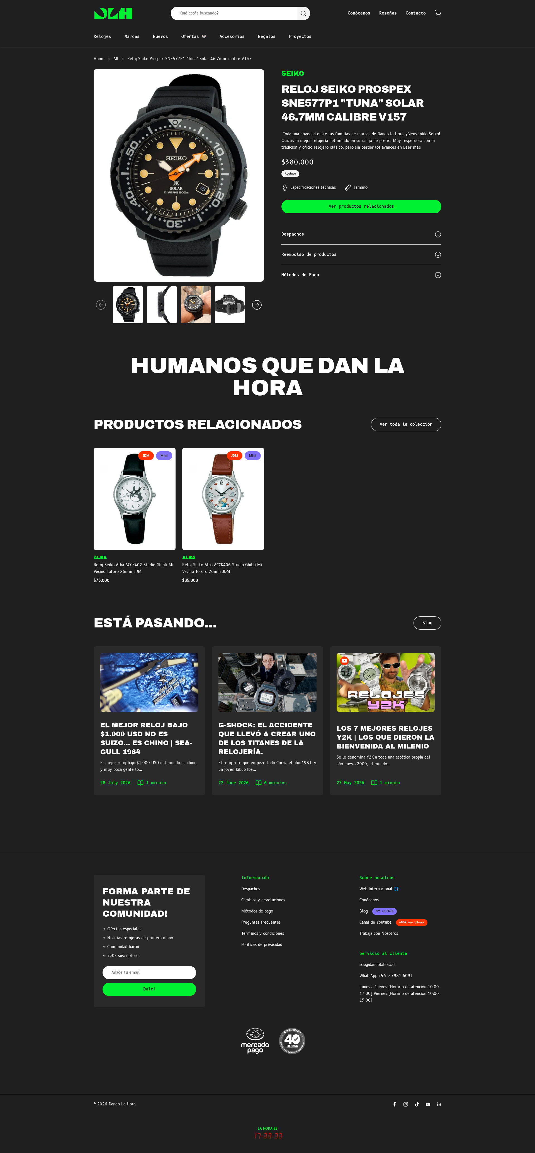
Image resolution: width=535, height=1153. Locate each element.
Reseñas (388, 13)
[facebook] (394, 1104)
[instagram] (405, 1104)
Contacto (416, 13)
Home (99, 59)
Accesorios (232, 36)
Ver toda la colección (406, 424)
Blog (427, 622)
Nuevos (160, 36)
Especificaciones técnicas (313, 187)
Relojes (102, 36)
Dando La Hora (122, 1104)
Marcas (132, 36)
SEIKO (292, 73)
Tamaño (361, 187)
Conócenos (359, 13)
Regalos (267, 36)
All (115, 59)
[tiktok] (417, 1104)
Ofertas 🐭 (193, 36)
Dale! (149, 989)
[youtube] (428, 1104)
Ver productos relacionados (361, 206)
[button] (438, 13)
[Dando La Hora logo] (113, 13)
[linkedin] (439, 1104)
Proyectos (300, 36)
